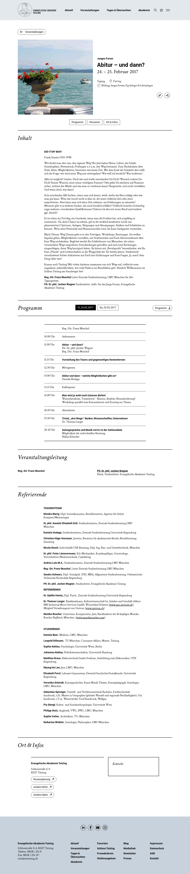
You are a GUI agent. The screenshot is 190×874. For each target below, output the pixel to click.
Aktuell (69, 10)
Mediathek (130, 848)
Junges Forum (105, 58)
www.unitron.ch (95, 608)
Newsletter (130, 853)
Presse (127, 858)
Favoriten (102, 843)
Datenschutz (157, 848)
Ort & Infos (112, 122)
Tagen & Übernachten (119, 10)
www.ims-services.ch (120, 605)
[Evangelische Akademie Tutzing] (37, 16)
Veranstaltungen (89, 10)
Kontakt (154, 858)
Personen (94, 122)
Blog (126, 843)
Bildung (105, 85)
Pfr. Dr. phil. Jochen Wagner (112, 470)
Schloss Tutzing (106, 848)
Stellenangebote (106, 858)
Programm (77, 122)
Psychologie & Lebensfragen (139, 85)
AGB (152, 853)
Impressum (156, 843)
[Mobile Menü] (168, 10)
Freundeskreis (105, 853)
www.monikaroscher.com (90, 617)
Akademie (144, 10)
